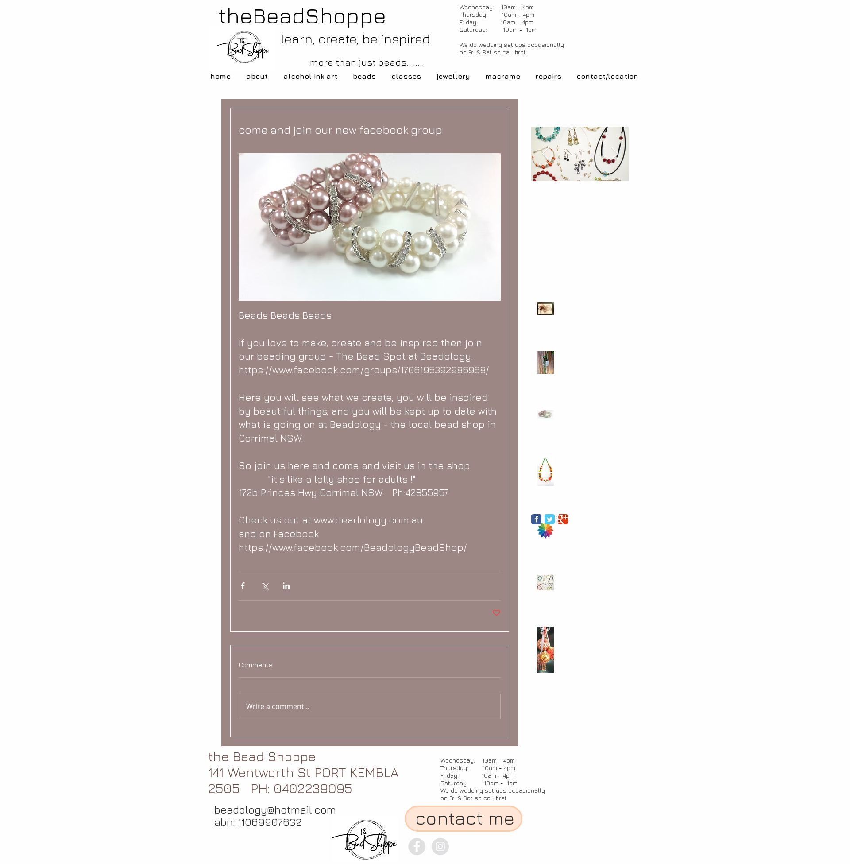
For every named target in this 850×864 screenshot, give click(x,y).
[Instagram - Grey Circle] (440, 846)
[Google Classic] (563, 519)
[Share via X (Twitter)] (264, 585)
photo (540, 479)
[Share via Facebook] (243, 585)
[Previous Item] (545, 154)
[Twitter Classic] (550, 519)
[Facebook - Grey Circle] (416, 846)
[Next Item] (614, 154)
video (578, 479)
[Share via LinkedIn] (286, 585)
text (559, 479)
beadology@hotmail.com (275, 809)
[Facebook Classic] (536, 519)
